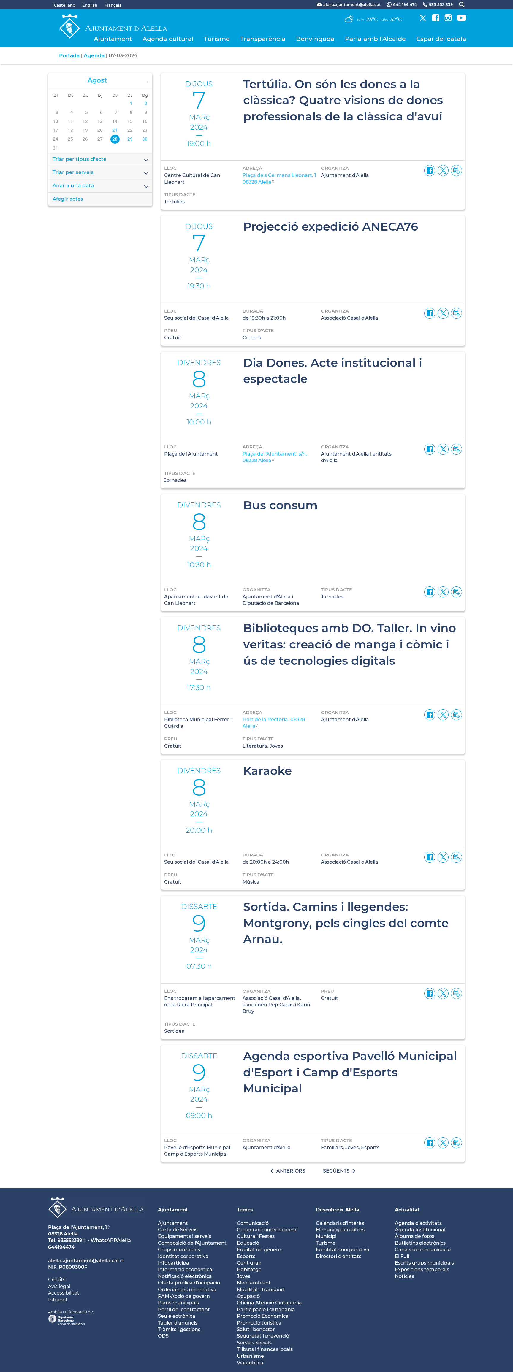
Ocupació (248, 1296)
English (89, 5)
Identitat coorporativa (342, 1249)
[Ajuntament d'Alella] (96, 1222)
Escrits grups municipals (424, 1263)
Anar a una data (73, 185)
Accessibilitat (63, 1293)
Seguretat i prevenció (263, 1336)
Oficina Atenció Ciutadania (269, 1303)
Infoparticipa (173, 1263)
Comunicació (253, 1223)
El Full (402, 1256)
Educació (248, 1243)
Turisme (217, 38)
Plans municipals (178, 1303)
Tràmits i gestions (179, 1329)
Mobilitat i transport (261, 1289)
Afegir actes (68, 199)
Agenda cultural (168, 38)
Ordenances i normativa (187, 1289)
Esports (246, 1256)
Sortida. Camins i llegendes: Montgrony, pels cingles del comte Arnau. (346, 923)
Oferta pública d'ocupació (189, 1283)
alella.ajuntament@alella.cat (83, 1260)
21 (115, 130)
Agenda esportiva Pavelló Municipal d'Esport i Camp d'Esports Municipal (350, 1072)
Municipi (326, 1236)
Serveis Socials (254, 1343)
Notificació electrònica (185, 1276)
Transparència (263, 38)
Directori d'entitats (338, 1256)
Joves (243, 1276)
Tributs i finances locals (265, 1349)
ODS (163, 1336)
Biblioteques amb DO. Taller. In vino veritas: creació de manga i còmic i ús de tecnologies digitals (349, 644)
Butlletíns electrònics (420, 1243)
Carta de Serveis (177, 1230)
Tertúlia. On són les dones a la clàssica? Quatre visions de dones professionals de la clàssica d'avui (343, 100)
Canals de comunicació (423, 1249)
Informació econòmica (185, 1269)
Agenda (94, 55)
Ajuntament (113, 38)
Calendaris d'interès (340, 1223)
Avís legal (59, 1286)
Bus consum (280, 505)
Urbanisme (250, 1356)
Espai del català (441, 38)
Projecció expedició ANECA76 (330, 226)
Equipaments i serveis (184, 1236)
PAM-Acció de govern (184, 1296)
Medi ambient (254, 1283)
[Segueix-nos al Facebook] (435, 20)
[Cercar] (459, 4)
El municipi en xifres (340, 1230)
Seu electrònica (176, 1316)
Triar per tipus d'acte (79, 159)
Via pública (250, 1362)
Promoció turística (259, 1323)
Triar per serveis (73, 172)
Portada (69, 55)
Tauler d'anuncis (177, 1323)
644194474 (61, 1247)
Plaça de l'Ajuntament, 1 (77, 1227)
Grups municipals (179, 1249)
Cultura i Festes (256, 1236)
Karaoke (267, 771)
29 (130, 139)
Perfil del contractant (184, 1309)
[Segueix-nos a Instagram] (448, 20)
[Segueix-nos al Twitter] (423, 20)
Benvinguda (315, 38)
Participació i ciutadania (266, 1309)
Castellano (64, 5)
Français (112, 5)
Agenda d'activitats (418, 1223)
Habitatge (249, 1269)
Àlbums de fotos (414, 1236)
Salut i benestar (256, 1329)
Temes (245, 1210)
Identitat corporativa (183, 1256)
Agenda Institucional (420, 1230)
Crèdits (56, 1279)
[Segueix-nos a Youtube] (461, 20)
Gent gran (249, 1263)
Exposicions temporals (422, 1269)
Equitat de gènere (259, 1249)
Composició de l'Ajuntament (192, 1243)
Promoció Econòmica (263, 1316)
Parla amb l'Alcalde (375, 38)
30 (145, 139)
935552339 (70, 1240)
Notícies (404, 1276)
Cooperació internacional (267, 1230)
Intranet (58, 1300)
